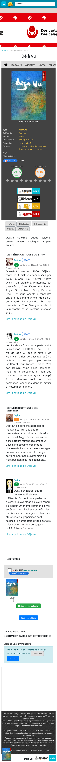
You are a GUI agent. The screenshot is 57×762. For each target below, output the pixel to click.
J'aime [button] (12, 224)
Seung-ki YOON (26, 139)
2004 (21, 136)
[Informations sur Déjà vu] (6, 65)
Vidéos (42, 65)
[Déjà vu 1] (12, 587)
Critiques (30, 65)
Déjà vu (17, 260)
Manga (10, 4)
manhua (32, 716)
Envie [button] (11, 229)
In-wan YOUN (25, 143)
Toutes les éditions (28, 618)
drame (39, 149)
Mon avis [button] (24, 229)
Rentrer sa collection (29, 750)
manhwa (25, 716)
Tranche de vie (25, 149)
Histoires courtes (38, 146)
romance (23, 146)
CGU (40, 750)
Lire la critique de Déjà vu (21, 318)
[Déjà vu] (28, 95)
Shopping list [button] (40, 224)
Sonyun (22, 133)
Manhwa (23, 130)
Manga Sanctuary (20, 714)
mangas (18, 716)
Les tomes (16, 65)
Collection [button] (24, 224)
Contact (46, 750)
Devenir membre (14, 750)
